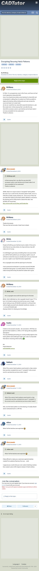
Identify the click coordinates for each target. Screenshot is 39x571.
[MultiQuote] (4, 119)
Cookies (23, 564)
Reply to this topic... (11, 496)
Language (16, 564)
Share (9, 506)
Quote (9, 119)
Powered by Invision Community (19, 568)
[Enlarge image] (24, 338)
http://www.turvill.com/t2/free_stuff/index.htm (15, 203)
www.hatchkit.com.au (9, 348)
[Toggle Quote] (6, 176)
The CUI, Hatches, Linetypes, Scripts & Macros (25, 74)
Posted (13, 89)
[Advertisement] (19, 36)
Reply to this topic (19, 80)
